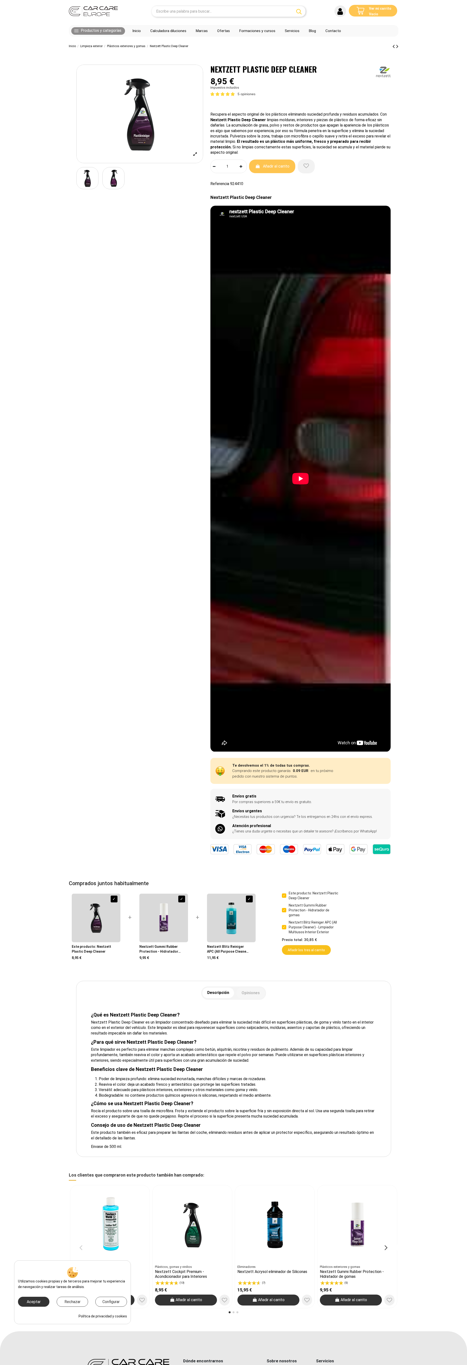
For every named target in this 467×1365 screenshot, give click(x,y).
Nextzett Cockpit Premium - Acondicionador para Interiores (181, 1274)
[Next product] (397, 46)
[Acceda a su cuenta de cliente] (340, 11)
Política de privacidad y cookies (103, 1316)
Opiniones (251, 993)
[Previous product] (394, 46)
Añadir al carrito (276, 166)
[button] (98, 31)
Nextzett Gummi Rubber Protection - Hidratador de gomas (352, 1274)
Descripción (218, 992)
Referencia (219, 183)
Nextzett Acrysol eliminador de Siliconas (272, 1271)
